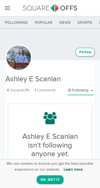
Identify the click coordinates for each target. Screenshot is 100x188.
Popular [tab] (43, 22)
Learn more (73, 169)
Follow (85, 52)
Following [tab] (16, 22)
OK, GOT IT (50, 180)
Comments (45, 90)
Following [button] (79, 90)
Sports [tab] (85, 22)
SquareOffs (18, 90)
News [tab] (65, 22)
